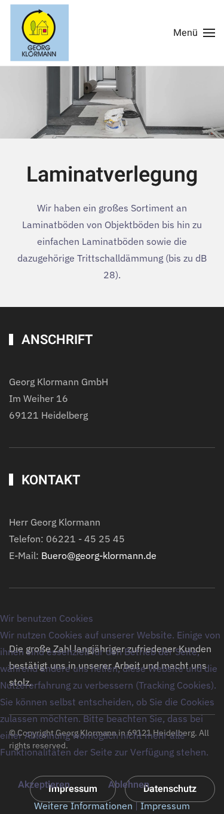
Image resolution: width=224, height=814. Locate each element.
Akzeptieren (44, 785)
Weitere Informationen (83, 806)
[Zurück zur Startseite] (39, 33)
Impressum (165, 806)
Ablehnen (128, 785)
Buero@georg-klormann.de (99, 555)
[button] (194, 33)
